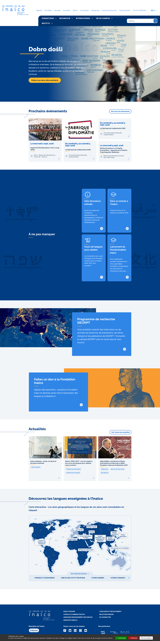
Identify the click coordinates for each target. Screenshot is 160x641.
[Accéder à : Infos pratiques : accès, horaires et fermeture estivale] (101, 228)
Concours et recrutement (110, 611)
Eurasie (91, 531)
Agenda (39, 10)
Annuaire (57, 10)
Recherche (64, 18)
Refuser (134, 638)
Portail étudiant (124, 10)
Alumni (75, 10)
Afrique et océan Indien (86, 550)
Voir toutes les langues (79, 573)
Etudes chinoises (110, 538)
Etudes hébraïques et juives (86, 536)
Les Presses (84, 10)
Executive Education (109, 10)
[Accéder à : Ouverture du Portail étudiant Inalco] (127, 277)
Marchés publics (70, 620)
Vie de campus (103, 18)
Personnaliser (146, 638)
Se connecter (105, 617)
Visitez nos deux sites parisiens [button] (44, 80)
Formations (48, 18)
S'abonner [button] (34, 630)
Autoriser (122, 638)
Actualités (48, 10)
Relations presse (106, 614)
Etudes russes (91, 526)
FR (154, 10)
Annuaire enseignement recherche (78, 617)
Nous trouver (69, 611)
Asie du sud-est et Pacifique (120, 548)
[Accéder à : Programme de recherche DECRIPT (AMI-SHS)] (124, 349)
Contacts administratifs (74, 614)
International (83, 18)
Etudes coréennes (114, 533)
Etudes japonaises (123, 535)
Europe (80, 530)
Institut (46, 23)
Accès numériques (139, 10)
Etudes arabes (72, 539)
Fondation (66, 10)
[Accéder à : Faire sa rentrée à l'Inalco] (127, 228)
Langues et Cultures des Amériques (42, 542)
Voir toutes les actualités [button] (120, 432)
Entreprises (95, 10)
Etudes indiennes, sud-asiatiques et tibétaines (100, 538)
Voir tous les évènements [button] (120, 111)
